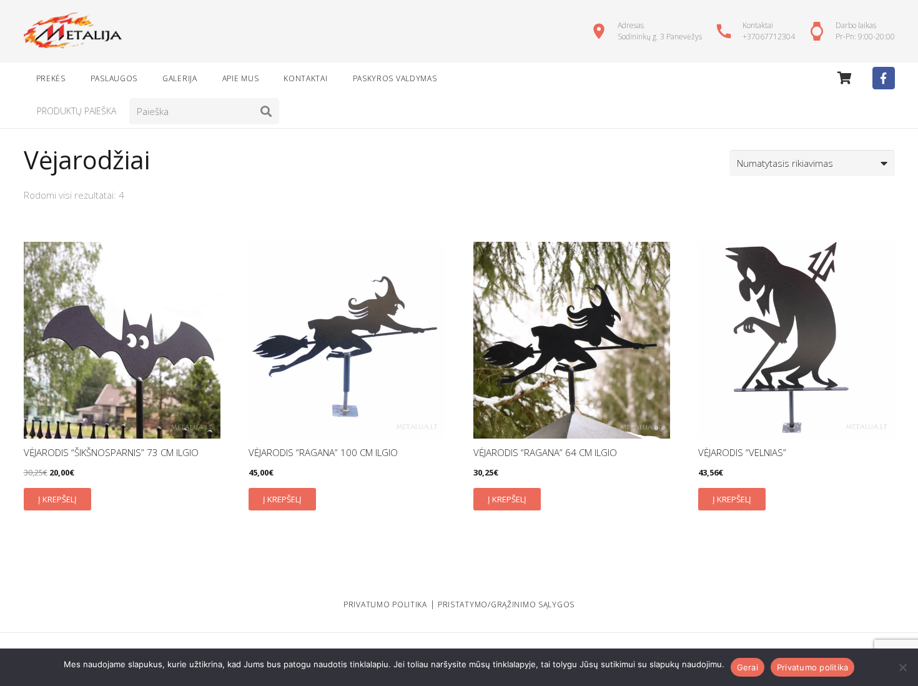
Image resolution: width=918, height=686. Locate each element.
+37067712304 (769, 36)
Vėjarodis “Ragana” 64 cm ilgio (545, 452)
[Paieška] (266, 111)
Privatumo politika (813, 667)
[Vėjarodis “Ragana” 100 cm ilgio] (347, 340)
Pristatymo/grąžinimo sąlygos (506, 604)
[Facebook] (883, 78)
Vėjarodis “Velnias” (742, 452)
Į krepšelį (57, 499)
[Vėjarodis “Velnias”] (796, 340)
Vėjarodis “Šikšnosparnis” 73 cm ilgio (111, 452)
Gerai (747, 667)
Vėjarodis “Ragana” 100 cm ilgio (323, 452)
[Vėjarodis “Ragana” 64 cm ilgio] (571, 340)
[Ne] (902, 667)
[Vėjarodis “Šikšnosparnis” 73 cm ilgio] (122, 340)
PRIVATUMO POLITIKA (385, 604)
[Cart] (844, 78)
